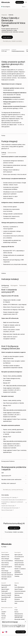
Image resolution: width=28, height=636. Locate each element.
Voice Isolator (4, 564)
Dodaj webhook (7, 37)
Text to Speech (5, 554)
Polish (4, 546)
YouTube (3, 615)
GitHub (3, 613)
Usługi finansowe (19, 562)
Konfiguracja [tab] (5, 285)
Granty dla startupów (20, 591)
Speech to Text (5, 556)
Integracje (4, 14)
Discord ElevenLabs (6, 510)
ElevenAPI (3, 583)
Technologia (18, 566)
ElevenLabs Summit (19, 619)
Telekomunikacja (19, 560)
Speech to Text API (6, 595)
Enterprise (17, 599)
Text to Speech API (6, 593)
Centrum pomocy (19, 593)
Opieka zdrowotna (19, 564)
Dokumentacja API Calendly (9, 497)
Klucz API (3, 601)
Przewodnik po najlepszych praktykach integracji (12, 502)
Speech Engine (5, 589)
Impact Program (19, 589)
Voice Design (4, 570)
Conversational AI (19, 556)
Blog (16, 585)
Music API (3, 599)
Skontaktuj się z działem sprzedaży (12, 41)
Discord (3, 617)
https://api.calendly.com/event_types (16, 385)
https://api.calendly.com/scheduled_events (14, 410)
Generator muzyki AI (6, 566)
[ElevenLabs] (6, 2)
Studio (3, 568)
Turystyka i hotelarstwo (18, 571)
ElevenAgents (18, 552)
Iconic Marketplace (19, 587)
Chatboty (17, 576)
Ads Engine (4, 578)
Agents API (4, 587)
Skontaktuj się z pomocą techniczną (13, 489)
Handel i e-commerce (20, 568)
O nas (16, 609)
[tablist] (14, 153)
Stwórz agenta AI (14, 528)
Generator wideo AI (6, 576)
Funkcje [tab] (3, 152)
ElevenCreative (4, 552)
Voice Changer (5, 558)
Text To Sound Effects (7, 560)
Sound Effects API (5, 597)
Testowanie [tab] (22, 285)
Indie (16, 603)
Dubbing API (4, 591)
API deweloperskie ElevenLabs (9, 508)
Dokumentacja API (6, 585)
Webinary (17, 595)
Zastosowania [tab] (12, 152)
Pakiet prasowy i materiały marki (19, 616)
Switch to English (20, 632)
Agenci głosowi (18, 554)
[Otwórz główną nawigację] (26, 2)
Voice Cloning (5, 562)
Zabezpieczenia (19, 613)
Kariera (16, 611)
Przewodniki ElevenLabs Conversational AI (13, 499)
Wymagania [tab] (14, 285)
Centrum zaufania (19, 601)
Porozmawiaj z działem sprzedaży (14, 532)
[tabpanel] (14, 210)
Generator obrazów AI (7, 574)
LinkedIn (3, 611)
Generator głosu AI (6, 572)
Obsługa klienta (19, 574)
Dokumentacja (18, 597)
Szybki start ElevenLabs (8, 505)
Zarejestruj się (19, 2)
